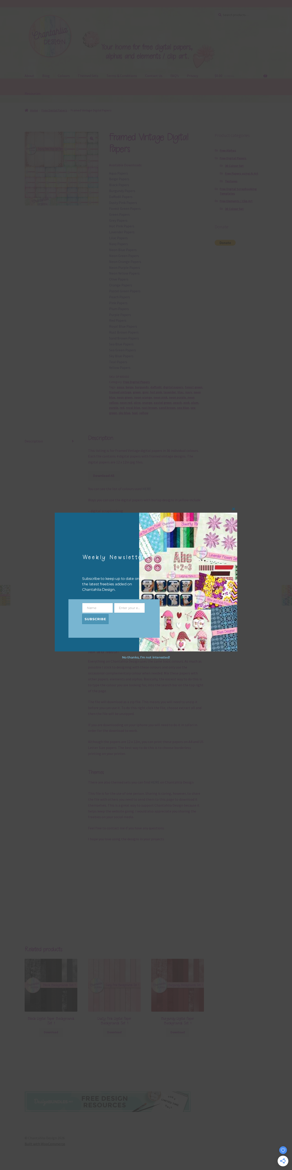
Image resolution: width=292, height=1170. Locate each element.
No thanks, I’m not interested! (146, 658)
